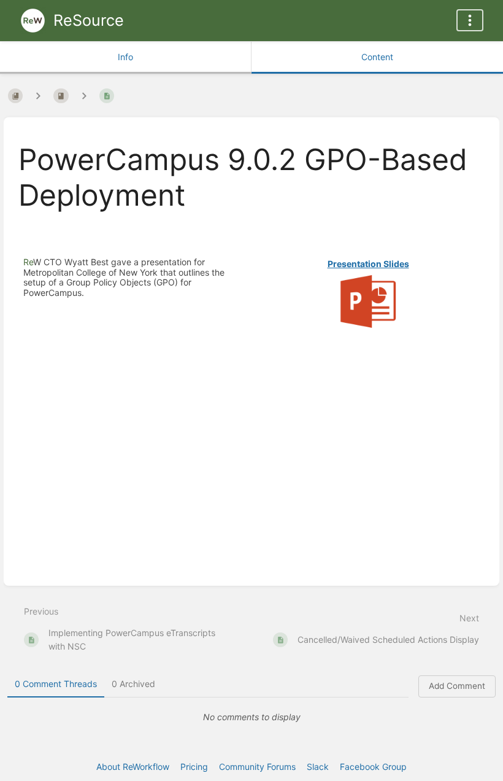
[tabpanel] (251, 717)
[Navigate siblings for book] (38, 95)
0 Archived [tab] (133, 683)
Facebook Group (373, 766)
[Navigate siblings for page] (84, 95)
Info (125, 57)
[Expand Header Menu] (469, 20)
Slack (318, 766)
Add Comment (457, 686)
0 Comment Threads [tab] (56, 683)
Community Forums (257, 766)
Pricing (194, 766)
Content (377, 57)
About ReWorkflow (132, 766)
